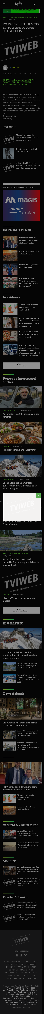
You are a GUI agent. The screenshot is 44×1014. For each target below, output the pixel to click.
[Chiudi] (38, 495)
